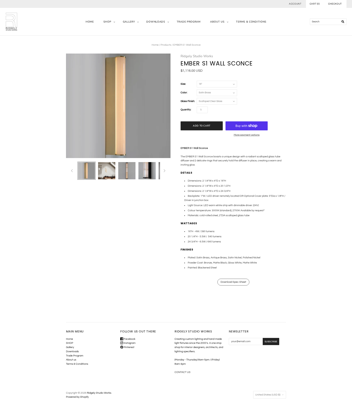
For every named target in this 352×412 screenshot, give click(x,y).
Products (166, 45)
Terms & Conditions (251, 21)
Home (90, 21)
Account (295, 4)
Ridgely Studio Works (197, 56)
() (315, 4)
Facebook (129, 339)
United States (267, 394)
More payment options (247, 135)
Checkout (335, 4)
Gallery (129, 21)
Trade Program (189, 21)
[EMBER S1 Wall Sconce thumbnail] (87, 171)
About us (217, 21)
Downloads (155, 21)
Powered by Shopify (77, 397)
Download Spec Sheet (233, 282)
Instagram (129, 343)
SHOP (107, 21)
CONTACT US (182, 372)
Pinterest (128, 347)
